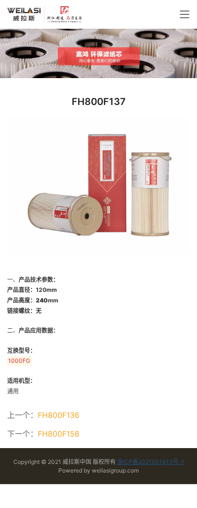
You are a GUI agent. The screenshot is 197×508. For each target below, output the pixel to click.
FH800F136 (58, 415)
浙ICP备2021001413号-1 (150, 461)
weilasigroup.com (115, 470)
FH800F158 (58, 434)
